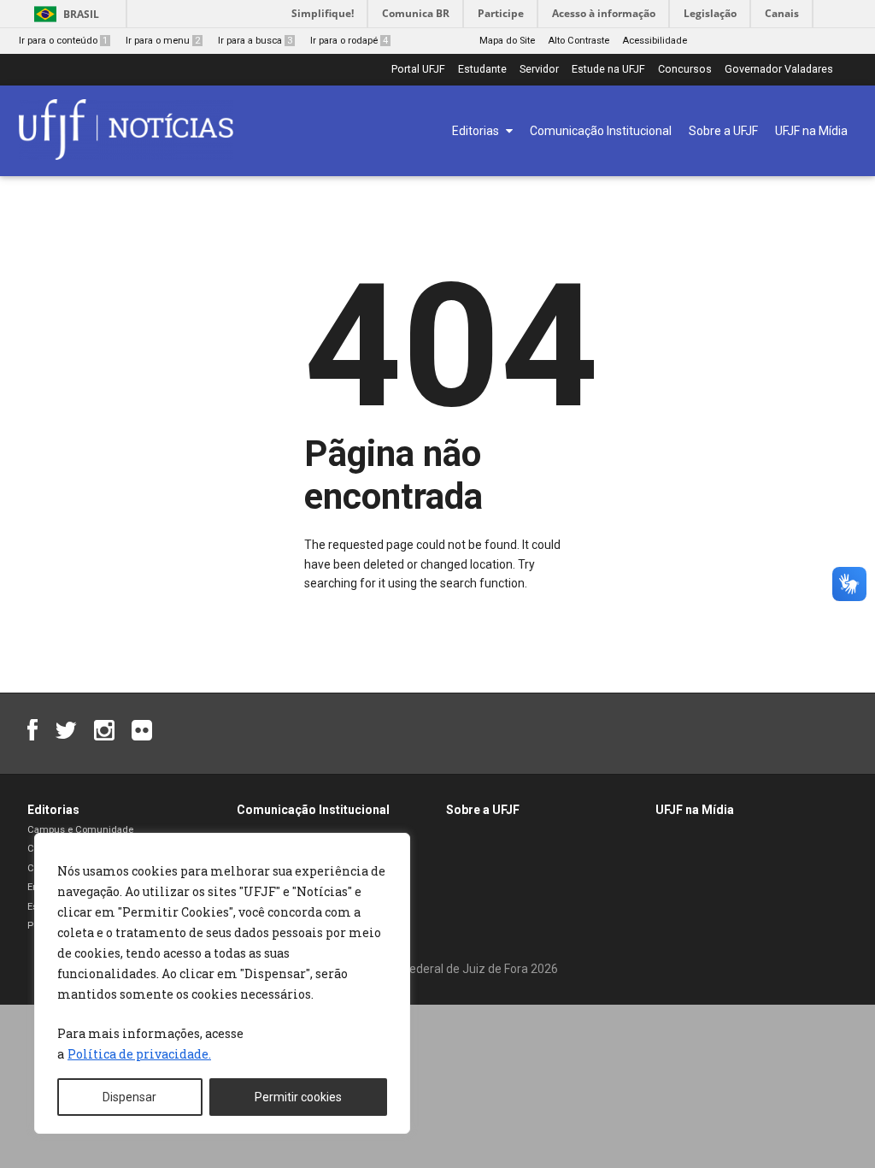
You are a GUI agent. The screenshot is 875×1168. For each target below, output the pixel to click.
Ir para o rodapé (349, 40)
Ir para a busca (255, 40)
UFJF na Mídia (694, 810)
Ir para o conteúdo (63, 40)
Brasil (81, 14)
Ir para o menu (163, 40)
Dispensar (129, 1097)
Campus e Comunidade (80, 829)
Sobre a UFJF (483, 810)
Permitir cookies (298, 1097)
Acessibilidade (654, 40)
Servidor (539, 69)
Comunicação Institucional (313, 810)
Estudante (482, 69)
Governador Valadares (779, 69)
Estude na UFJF (608, 69)
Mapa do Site (507, 40)
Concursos (685, 69)
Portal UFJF (418, 69)
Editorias (53, 810)
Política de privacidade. (139, 1054)
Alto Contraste (578, 40)
